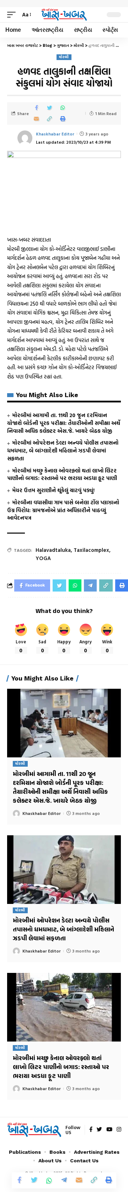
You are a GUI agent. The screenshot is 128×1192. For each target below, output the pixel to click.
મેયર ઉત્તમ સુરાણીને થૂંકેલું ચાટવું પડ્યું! (53, 490)
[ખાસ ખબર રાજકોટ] (64, 15)
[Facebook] (90, 1130)
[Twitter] (99, 1130)
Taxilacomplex (91, 550)
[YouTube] (109, 1130)
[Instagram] (119, 1130)
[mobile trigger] (13, 14)
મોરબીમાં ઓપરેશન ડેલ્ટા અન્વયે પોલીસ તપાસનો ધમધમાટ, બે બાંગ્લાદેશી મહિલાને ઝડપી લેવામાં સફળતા (62, 451)
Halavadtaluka (53, 550)
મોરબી (64, 57)
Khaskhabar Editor (55, 133)
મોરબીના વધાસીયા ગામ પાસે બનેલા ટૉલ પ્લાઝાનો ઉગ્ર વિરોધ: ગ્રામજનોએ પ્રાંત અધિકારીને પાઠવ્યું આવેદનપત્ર (63, 510)
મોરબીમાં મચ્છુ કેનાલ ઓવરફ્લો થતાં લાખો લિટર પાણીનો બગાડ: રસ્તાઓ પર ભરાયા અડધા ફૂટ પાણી (62, 474)
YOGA (43, 558)
